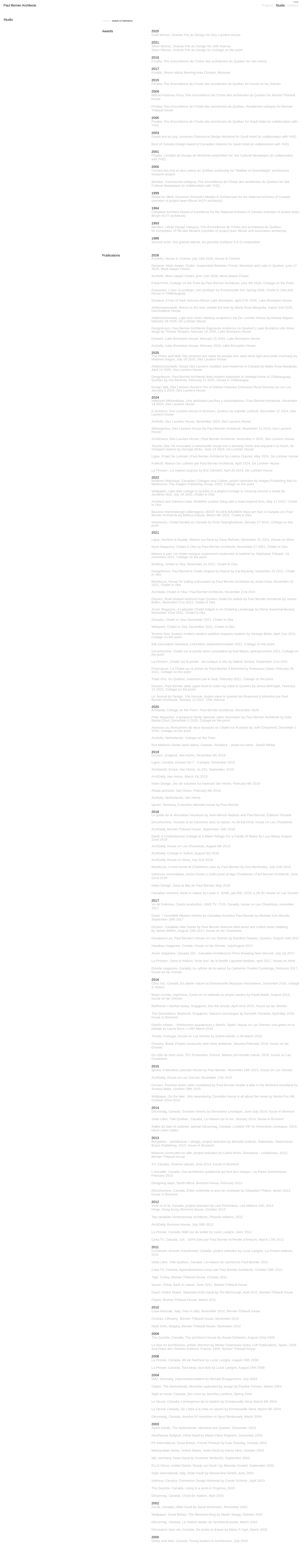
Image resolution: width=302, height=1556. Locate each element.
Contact (293, 5)
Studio (280, 5)
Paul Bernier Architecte (20, 5)
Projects (267, 5)
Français (296, 2)
